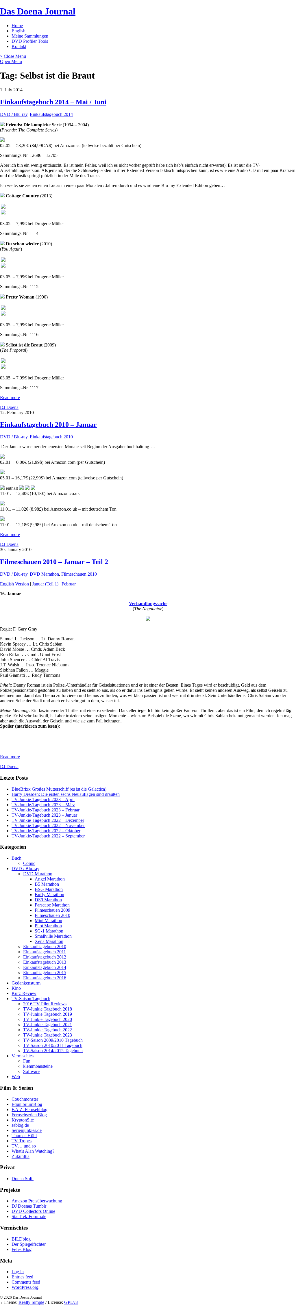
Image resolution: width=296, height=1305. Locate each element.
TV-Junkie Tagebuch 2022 (47, 1029)
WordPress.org (25, 1287)
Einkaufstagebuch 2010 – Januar (48, 424)
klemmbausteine (38, 1066)
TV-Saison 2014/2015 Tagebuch (53, 1050)
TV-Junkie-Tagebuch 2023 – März (43, 804)
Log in (18, 1271)
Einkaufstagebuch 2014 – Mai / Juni (53, 102)
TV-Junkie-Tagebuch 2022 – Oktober (46, 830)
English (18, 30)
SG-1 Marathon (49, 930)
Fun (26, 1061)
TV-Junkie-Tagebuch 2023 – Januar (44, 815)
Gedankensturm (26, 982)
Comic (29, 863)
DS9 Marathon (48, 899)
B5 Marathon (47, 884)
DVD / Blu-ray (13, 114)
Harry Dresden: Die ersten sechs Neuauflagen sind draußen (66, 794)
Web (16, 1076)
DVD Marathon (44, 574)
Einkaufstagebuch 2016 (44, 977)
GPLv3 (71, 1302)
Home (17, 25)
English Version (14, 583)
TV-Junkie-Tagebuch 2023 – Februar (45, 809)
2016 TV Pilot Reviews (44, 1003)
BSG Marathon (49, 889)
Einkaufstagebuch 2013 (44, 962)
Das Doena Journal (37, 11)
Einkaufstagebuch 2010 (51, 436)
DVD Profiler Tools (30, 41)
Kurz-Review (24, 993)
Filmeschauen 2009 (52, 910)
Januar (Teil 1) (45, 583)
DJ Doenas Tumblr (29, 1206)
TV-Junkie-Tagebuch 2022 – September (48, 835)
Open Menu (11, 61)
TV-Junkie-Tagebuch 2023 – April (43, 799)
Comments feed (26, 1282)
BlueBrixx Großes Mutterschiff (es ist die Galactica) (59, 789)
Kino (16, 988)
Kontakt (19, 46)
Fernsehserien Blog (29, 1114)
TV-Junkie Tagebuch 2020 (47, 1019)
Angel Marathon (50, 878)
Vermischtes (23, 1055)
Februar (69, 583)
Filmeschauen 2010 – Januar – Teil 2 (54, 562)
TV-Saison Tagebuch (31, 998)
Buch (16, 858)
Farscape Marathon (52, 904)
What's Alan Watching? (33, 1151)
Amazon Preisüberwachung (37, 1200)
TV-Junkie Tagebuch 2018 (47, 1008)
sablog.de (20, 1125)
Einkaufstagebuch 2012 (44, 956)
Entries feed (22, 1276)
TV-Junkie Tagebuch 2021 (47, 1024)
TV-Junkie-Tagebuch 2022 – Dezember (48, 820)
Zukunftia (20, 1156)
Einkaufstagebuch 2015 (44, 972)
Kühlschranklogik (107, 746)
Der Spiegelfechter (29, 1244)
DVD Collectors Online (33, 1211)
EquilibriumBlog (27, 1104)
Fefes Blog (22, 1249)
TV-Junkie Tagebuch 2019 (47, 1014)
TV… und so (24, 1145)
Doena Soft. (23, 1178)
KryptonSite (23, 1119)
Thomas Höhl (24, 1135)
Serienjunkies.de (27, 1130)
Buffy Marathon (49, 894)
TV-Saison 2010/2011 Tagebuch (52, 1045)
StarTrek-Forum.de (29, 1216)
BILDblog (21, 1239)
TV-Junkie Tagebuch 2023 (47, 1034)
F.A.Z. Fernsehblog (29, 1109)
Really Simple (31, 1302)
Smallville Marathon (53, 936)
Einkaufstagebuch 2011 (44, 951)
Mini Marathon (48, 920)
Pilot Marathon (48, 925)
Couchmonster (25, 1099)
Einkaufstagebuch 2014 (51, 114)
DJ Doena (9, 407)
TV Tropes (22, 1140)
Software (31, 1071)
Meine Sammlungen (30, 36)
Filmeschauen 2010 (79, 574)
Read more (10, 397)
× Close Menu (13, 56)
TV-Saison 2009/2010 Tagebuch (53, 1040)
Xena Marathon (49, 941)
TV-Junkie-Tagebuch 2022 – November (48, 825)
